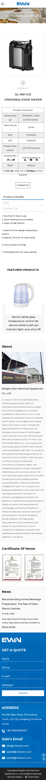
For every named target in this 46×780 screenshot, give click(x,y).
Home (7, 12)
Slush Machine (29, 12)
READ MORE (8, 627)
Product (16, 12)
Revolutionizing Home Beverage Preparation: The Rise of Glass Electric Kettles (21, 604)
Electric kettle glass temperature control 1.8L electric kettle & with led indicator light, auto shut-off (23, 323)
